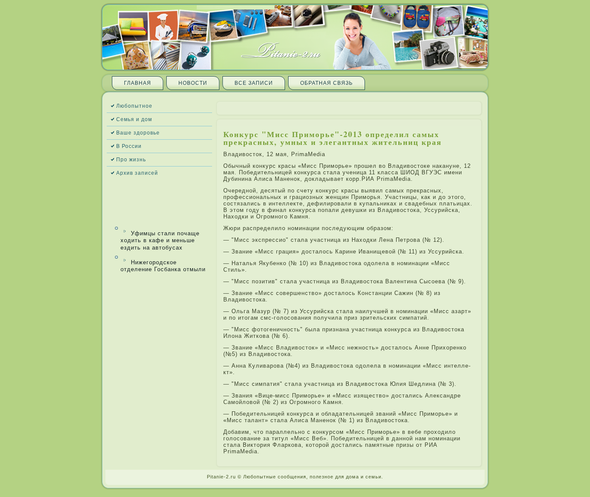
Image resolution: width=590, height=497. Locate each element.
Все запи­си (254, 83)
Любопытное (134, 106)
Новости (192, 83)
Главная (137, 83)
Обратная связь (326, 83)
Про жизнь (131, 160)
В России (129, 146)
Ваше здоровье (138, 133)
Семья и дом (134, 119)
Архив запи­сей (137, 173)
